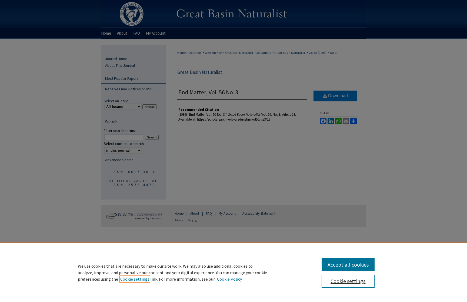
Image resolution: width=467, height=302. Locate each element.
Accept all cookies (348, 264)
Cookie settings (134, 279)
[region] (233, 272)
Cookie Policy (229, 279)
